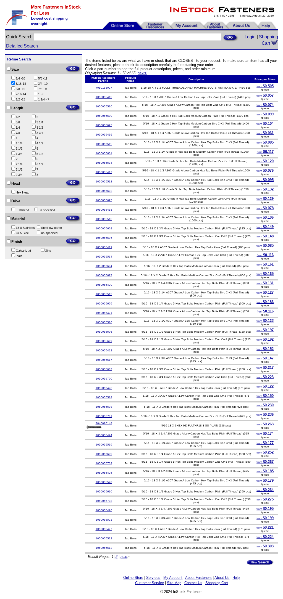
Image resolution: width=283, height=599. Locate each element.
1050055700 (104, 378)
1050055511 (104, 143)
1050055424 (104, 435)
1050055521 (104, 519)
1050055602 (104, 190)
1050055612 (104, 547)
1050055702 (104, 463)
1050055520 (104, 482)
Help (236, 578)
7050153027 (104, 87)
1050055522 (104, 538)
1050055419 (104, 247)
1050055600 (104, 115)
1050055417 (104, 172)
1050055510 (104, 106)
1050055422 (104, 350)
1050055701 (104, 416)
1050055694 (104, 162)
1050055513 (104, 219)
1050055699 (104, 341)
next (123, 557)
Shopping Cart (216, 583)
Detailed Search (22, 46)
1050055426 (104, 510)
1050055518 (104, 397)
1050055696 (104, 237)
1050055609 (104, 453)
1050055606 (104, 331)
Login (250, 37)
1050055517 (104, 359)
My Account (172, 578)
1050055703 (104, 500)
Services (153, 578)
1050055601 (104, 153)
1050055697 (104, 275)
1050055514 (104, 256)
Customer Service (149, 583)
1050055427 (104, 529)
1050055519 (104, 444)
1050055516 (104, 322)
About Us (221, 578)
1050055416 (104, 134)
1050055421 (104, 312)
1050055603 (104, 228)
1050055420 (104, 284)
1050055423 (104, 387)
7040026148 (104, 423)
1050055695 (104, 200)
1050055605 (104, 303)
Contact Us (193, 583)
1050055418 (104, 209)
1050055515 (104, 294)
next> (142, 73)
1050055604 (104, 265)
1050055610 (104, 491)
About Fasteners (198, 578)
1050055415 (104, 97)
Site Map (174, 583)
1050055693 (104, 125)
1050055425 (104, 472)
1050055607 (104, 369)
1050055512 (104, 181)
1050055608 (104, 406)
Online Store (133, 578)
